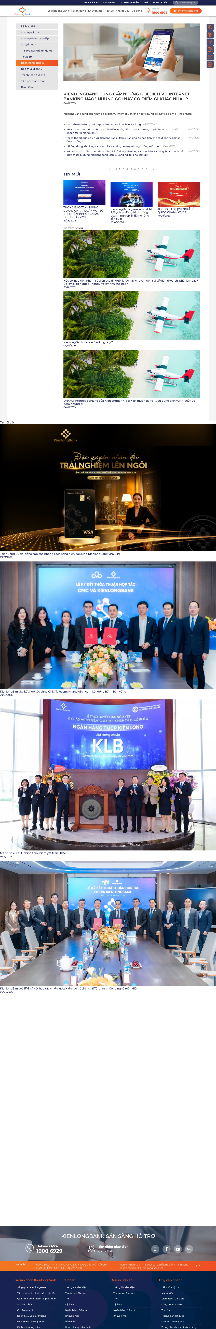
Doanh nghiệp (129, 2)
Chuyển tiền (28, 44)
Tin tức (109, 10)
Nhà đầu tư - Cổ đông (129, 10)
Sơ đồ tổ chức (24, 1304)
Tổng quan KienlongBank (31, 1287)
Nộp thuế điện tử (31, 68)
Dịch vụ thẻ (28, 26)
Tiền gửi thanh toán (33, 81)
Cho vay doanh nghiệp (35, 38)
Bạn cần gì (91, 2)
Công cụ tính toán (171, 1304)
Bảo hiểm (27, 87)
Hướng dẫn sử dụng (172, 1315)
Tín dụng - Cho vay (76, 1293)
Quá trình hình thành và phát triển (36, 1298)
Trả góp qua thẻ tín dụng (36, 50)
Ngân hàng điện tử (32, 62)
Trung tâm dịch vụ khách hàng (179, 1327)
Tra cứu (165, 1310)
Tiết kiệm (27, 56)
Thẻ (146, 2)
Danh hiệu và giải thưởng (31, 1315)
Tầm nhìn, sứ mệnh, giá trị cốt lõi (36, 1293)
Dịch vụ (69, 1304)
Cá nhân (109, 2)
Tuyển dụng (78, 10)
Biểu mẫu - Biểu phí (172, 1298)
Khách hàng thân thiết (78, 1327)
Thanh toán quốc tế (33, 75)
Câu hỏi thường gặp (172, 1321)
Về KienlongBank (58, 10)
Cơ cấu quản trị (25, 1310)
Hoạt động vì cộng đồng (31, 1321)
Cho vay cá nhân (31, 32)
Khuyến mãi (95, 10)
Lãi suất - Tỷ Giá (170, 1287)
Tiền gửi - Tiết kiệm (76, 1287)
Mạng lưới (160, 2)
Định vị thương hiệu (28, 1327)
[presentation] (196, 1266)
